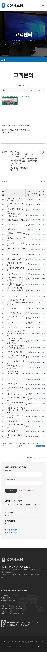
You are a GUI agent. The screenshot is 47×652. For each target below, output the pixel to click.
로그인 (36, 646)
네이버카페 (19, 646)
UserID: (8, 470)
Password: (10, 479)
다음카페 (10, 646)
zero (44, 457)
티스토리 (28, 646)
